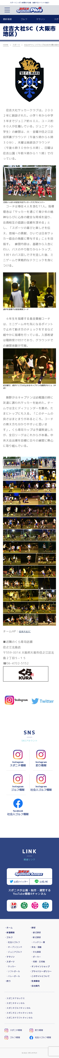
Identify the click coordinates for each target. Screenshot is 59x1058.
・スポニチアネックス (15, 998)
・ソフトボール (13, 971)
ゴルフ (24, 19)
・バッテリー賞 (38, 942)
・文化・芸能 (35, 947)
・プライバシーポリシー (40, 971)
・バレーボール (13, 976)
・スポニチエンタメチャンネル (19, 1012)
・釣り (8, 981)
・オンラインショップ (39, 966)
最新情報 (7, 19)
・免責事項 (34, 981)
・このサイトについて (39, 976)
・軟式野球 (36, 937)
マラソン (40, 19)
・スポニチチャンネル (15, 1003)
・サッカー (11, 966)
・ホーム (9, 927)
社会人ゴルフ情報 (43, 1037)
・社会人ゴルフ (13, 942)
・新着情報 (10, 932)
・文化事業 (36, 952)
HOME (5, 45)
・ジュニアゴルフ (14, 952)
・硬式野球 (36, 932)
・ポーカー (36, 956)
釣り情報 (39, 1030)
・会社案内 (34, 985)
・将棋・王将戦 (38, 961)
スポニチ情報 (16, 1030)
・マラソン (10, 956)
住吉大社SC (25, 631)
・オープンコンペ (14, 947)
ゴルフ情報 (15, 1037)
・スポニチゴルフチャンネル (18, 1008)
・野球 (32, 927)
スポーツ (16, 45)
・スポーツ (10, 961)
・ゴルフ (9, 937)
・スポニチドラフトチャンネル (19, 1017)
